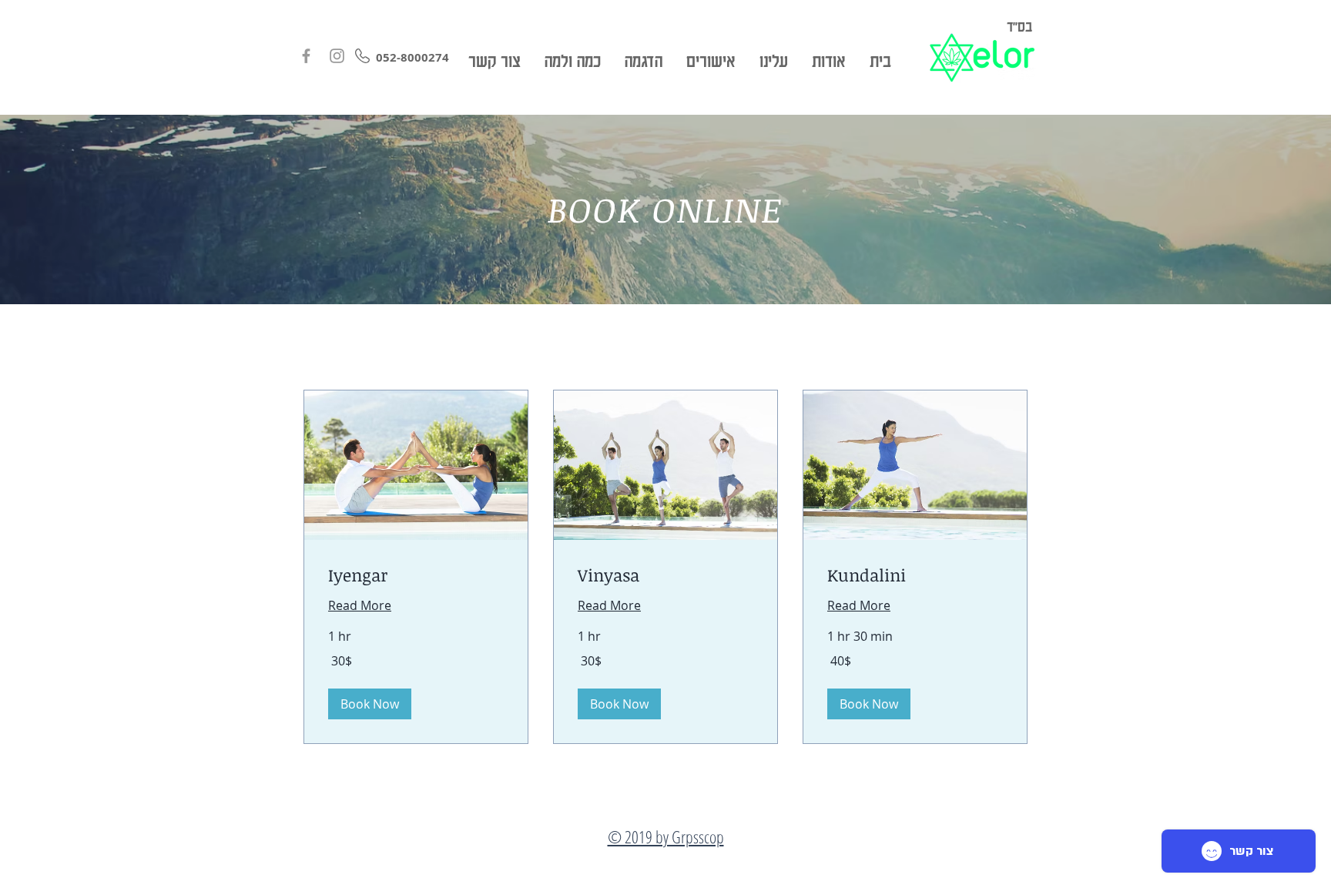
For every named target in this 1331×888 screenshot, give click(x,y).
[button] (369, 704)
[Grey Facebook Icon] (306, 55)
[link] (416, 575)
